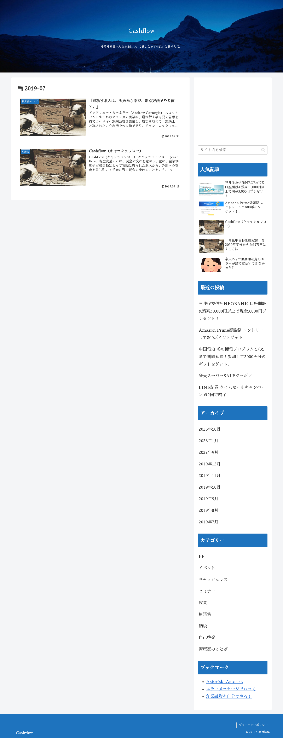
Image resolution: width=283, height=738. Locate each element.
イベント (207, 568)
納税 (203, 626)
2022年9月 (208, 452)
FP (201, 556)
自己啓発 (207, 637)
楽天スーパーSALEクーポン (225, 376)
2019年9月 (208, 499)
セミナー (207, 591)
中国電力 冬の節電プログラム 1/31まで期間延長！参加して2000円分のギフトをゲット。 (232, 356)
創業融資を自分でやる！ (229, 696)
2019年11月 (210, 475)
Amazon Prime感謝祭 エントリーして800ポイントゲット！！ (231, 334)
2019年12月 (210, 464)
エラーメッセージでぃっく (231, 689)
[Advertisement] (232, 111)
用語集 (205, 614)
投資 (203, 603)
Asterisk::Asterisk (224, 681)
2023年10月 (210, 429)
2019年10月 (210, 487)
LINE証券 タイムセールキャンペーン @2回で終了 (232, 391)
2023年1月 (208, 441)
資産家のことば (213, 649)
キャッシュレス (213, 579)
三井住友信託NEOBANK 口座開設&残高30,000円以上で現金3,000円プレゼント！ (232, 311)
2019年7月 (208, 522)
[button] (263, 149)
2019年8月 (208, 510)
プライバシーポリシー (253, 725)
